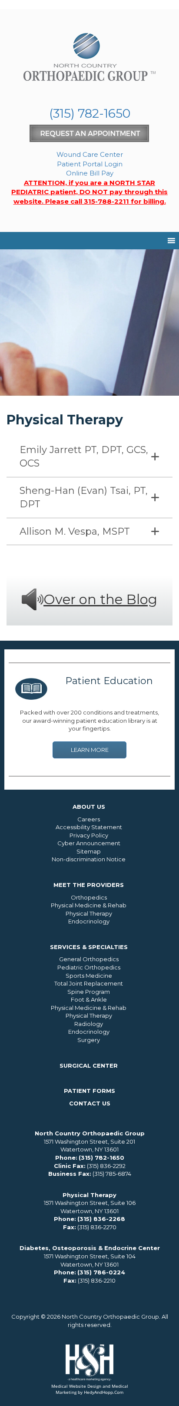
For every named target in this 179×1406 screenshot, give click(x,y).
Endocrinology (88, 921)
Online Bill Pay (89, 173)
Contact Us (89, 1103)
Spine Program (88, 991)
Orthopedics (89, 897)
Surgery (88, 1039)
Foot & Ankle (89, 999)
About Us (89, 806)
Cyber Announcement (88, 843)
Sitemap (88, 851)
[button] (89, 457)
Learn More (90, 749)
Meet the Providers (88, 884)
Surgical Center (89, 1065)
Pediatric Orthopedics (88, 967)
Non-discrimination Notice (89, 859)
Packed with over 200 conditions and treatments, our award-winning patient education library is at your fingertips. (89, 720)
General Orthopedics (89, 959)
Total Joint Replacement (88, 983)
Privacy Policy (89, 835)
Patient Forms (89, 1090)
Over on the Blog (100, 599)
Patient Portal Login (90, 164)
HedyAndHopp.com (103, 1392)
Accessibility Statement (89, 827)
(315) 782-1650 (89, 113)
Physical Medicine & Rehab (88, 905)
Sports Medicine (89, 975)
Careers (88, 819)
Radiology (88, 1023)
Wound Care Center (89, 154)
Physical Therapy (89, 913)
